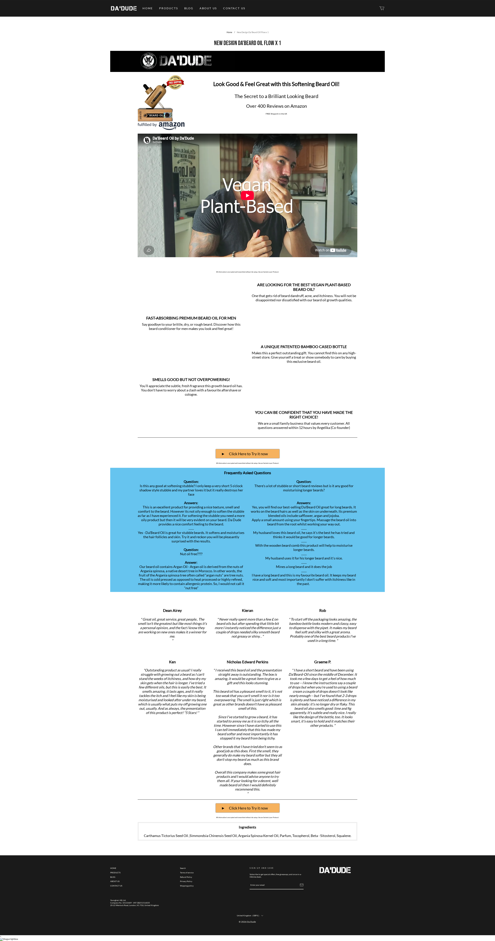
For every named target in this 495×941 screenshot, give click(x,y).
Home (229, 32)
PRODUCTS (168, 8)
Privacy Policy (186, 881)
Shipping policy (187, 886)
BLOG (188, 8)
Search (183, 868)
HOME (148, 8)
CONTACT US (234, 8)
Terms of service (187, 872)
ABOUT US (208, 8)
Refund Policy (186, 877)
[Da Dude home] (123, 8)
